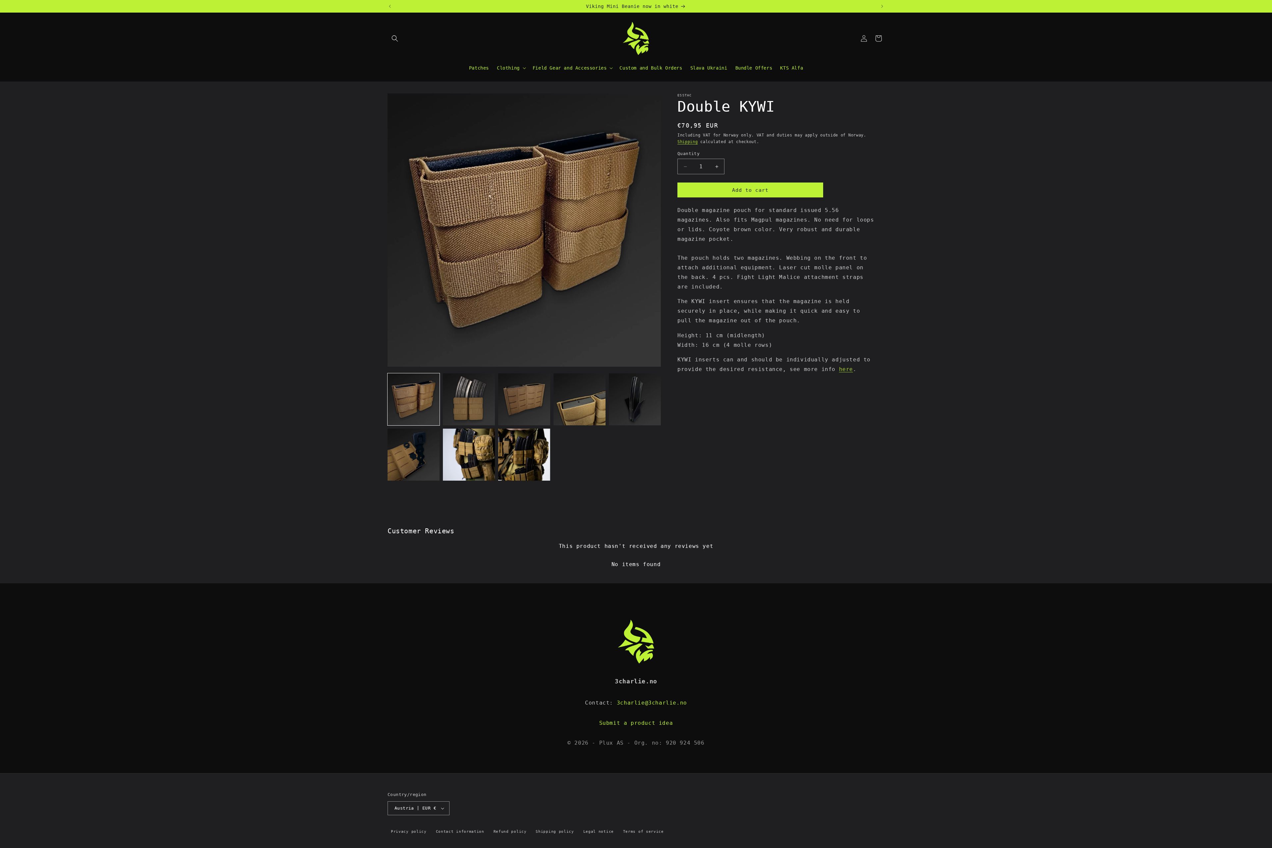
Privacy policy (409, 831)
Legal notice (598, 831)
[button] (395, 38)
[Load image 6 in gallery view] (414, 455)
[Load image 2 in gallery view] (469, 399)
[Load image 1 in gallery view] (414, 399)
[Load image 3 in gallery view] (524, 399)
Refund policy (510, 831)
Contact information (460, 831)
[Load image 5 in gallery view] (635, 399)
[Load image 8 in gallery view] (524, 455)
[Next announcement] (882, 6)
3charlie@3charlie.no (652, 703)
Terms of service (643, 831)
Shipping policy (555, 831)
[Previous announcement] (390, 6)
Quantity (688, 153)
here (846, 369)
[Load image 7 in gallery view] (469, 455)
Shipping (687, 142)
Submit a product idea (636, 723)
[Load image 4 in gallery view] (580, 399)
